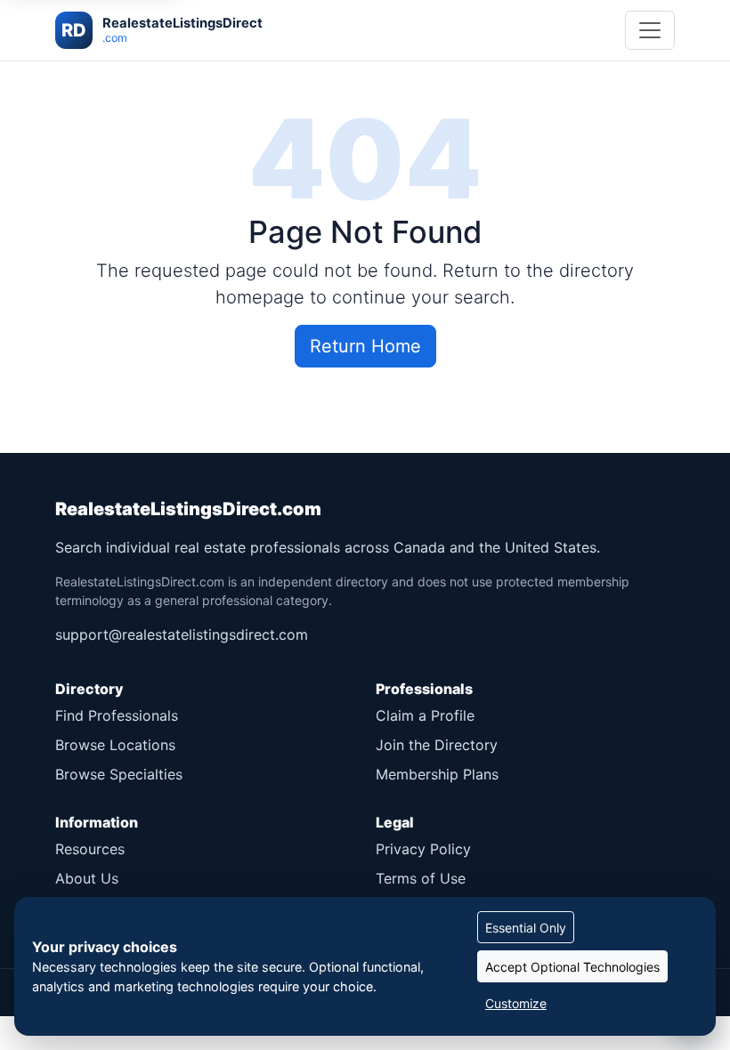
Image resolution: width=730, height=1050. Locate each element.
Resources (90, 849)
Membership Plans (437, 774)
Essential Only (525, 927)
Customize (516, 1003)
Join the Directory (437, 745)
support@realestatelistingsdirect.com (181, 634)
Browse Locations (115, 745)
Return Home (365, 346)
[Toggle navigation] (650, 30)
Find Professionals (116, 715)
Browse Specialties (118, 774)
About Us (86, 878)
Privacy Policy (423, 849)
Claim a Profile (425, 715)
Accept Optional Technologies (572, 966)
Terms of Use (421, 878)
